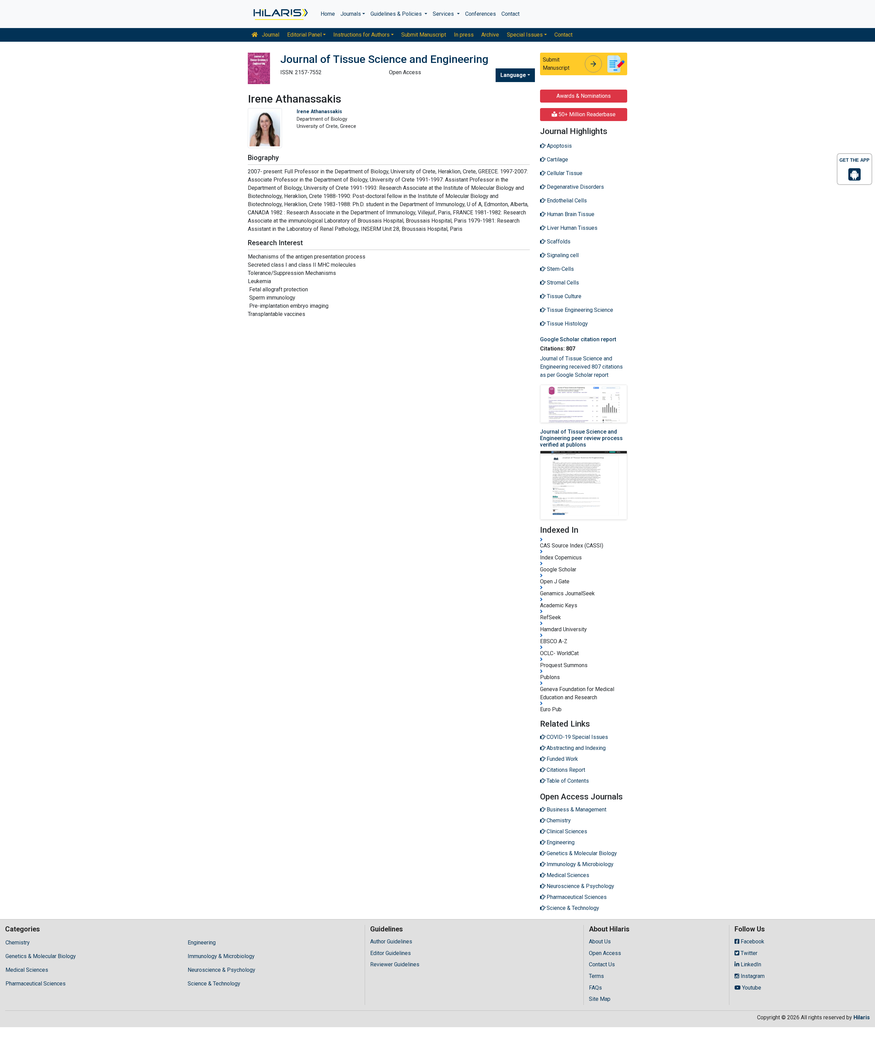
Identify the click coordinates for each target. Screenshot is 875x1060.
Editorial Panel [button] (304, 34)
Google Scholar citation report (578, 339)
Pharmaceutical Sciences (35, 983)
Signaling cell (562, 255)
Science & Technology (214, 983)
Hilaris (861, 1017)
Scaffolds (558, 241)
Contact (510, 14)
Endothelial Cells (566, 200)
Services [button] (444, 14)
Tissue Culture (563, 296)
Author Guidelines (391, 941)
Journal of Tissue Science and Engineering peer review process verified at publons (581, 438)
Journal (269, 34)
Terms (596, 976)
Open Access (605, 953)
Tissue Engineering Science (579, 310)
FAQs (595, 987)
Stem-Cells (560, 269)
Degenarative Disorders (575, 187)
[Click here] (280, 14)
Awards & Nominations (583, 96)
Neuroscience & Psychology (221, 970)
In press (464, 34)
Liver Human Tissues (571, 228)
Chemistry (17, 942)
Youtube (751, 987)
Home (328, 14)
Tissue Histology (567, 323)
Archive (490, 34)
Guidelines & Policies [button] (397, 14)
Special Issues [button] (525, 34)
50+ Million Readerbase (586, 114)
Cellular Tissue (564, 173)
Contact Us (602, 964)
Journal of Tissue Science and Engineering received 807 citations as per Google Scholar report (581, 366)
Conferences (480, 14)
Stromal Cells (562, 282)
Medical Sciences (26, 970)
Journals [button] (350, 14)
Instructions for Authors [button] (361, 34)
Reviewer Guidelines (394, 964)
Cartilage (557, 159)
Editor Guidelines (390, 953)
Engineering (202, 942)
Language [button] (513, 75)
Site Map (599, 999)
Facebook (751, 941)
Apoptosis (559, 146)
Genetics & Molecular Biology (40, 956)
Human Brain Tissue (570, 214)
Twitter (748, 953)
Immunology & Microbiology (221, 956)
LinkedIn (750, 964)
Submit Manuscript (423, 34)
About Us (600, 941)
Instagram (752, 976)
